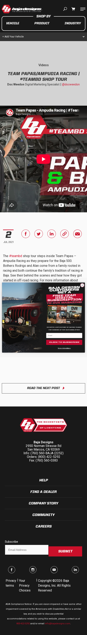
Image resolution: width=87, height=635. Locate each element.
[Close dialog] (82, 285)
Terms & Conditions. (64, 348)
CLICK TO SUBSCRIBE (64, 342)
